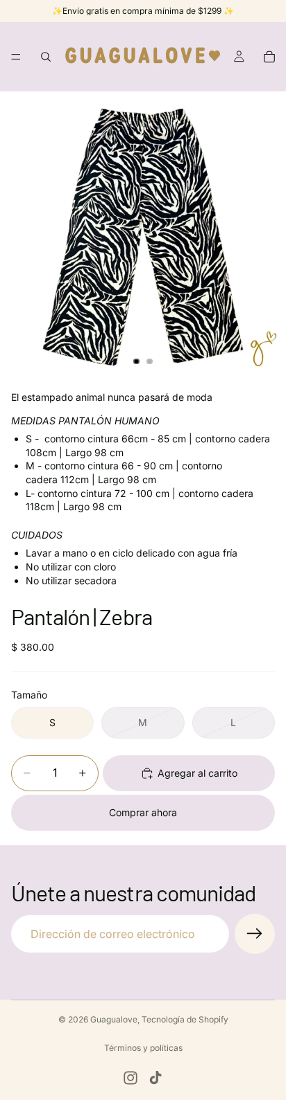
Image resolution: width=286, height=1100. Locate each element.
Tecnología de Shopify (185, 1019)
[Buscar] (46, 57)
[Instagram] (130, 1078)
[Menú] (16, 57)
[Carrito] (269, 57)
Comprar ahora (143, 812)
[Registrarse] (255, 934)
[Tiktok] (155, 1078)
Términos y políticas (143, 1048)
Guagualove (113, 1019)
